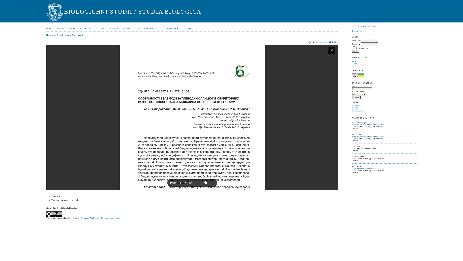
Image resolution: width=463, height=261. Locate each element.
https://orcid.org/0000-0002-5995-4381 (368, 137)
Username (356, 41)
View (354, 61)
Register (85, 29)
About (60, 29)
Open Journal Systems (364, 26)
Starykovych (77, 35)
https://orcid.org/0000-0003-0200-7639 (368, 125)
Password (356, 44)
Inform (354, 63)
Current (113, 29)
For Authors (172, 29)
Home (49, 29)
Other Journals (358, 111)
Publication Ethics (148, 29)
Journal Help (357, 31)
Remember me (362, 48)
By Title (355, 109)
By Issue (355, 105)
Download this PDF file (325, 42)
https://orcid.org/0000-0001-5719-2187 (368, 168)
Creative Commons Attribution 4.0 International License (96, 218)
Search (99, 29)
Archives (128, 29)
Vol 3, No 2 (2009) (61, 35)
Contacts (189, 29)
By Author (356, 107)
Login (72, 29)
